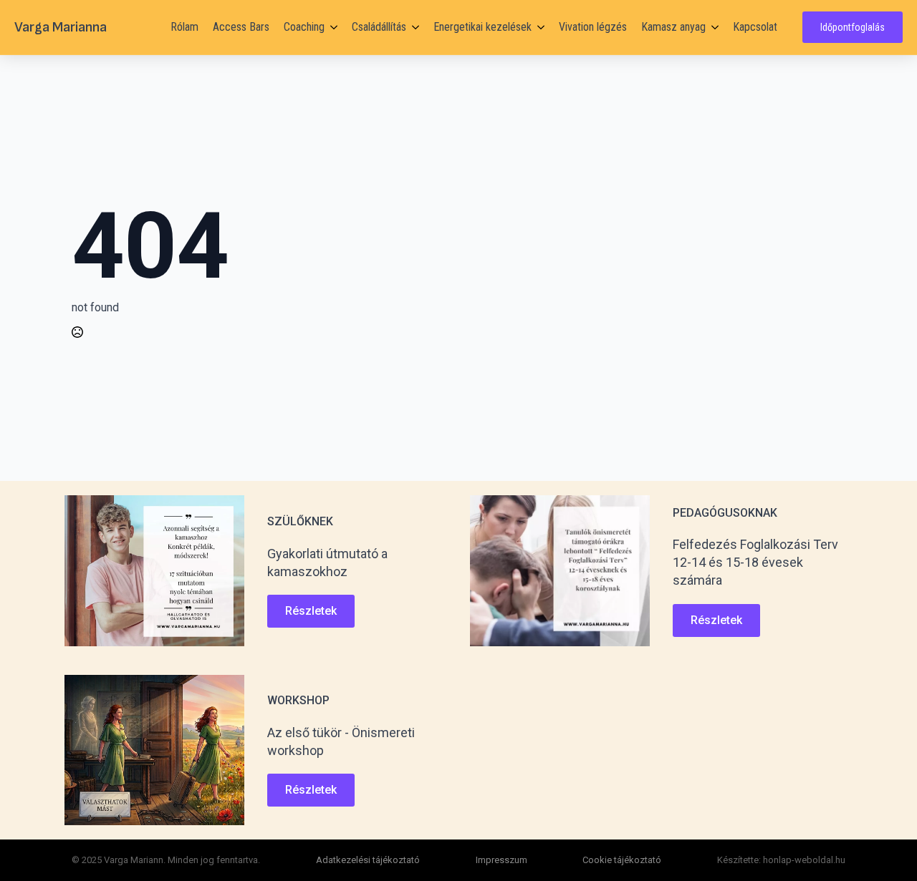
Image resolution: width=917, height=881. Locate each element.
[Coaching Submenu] (331, 27)
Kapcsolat (755, 27)
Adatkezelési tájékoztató (368, 860)
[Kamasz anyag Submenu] (712, 27)
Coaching (304, 27)
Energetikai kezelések (482, 27)
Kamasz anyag (673, 27)
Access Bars (241, 27)
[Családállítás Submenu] (412, 27)
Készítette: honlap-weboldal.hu (781, 860)
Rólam (184, 27)
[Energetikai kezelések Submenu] (538, 27)
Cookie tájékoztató (621, 860)
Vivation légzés (593, 27)
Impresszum (501, 860)
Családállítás (379, 27)
